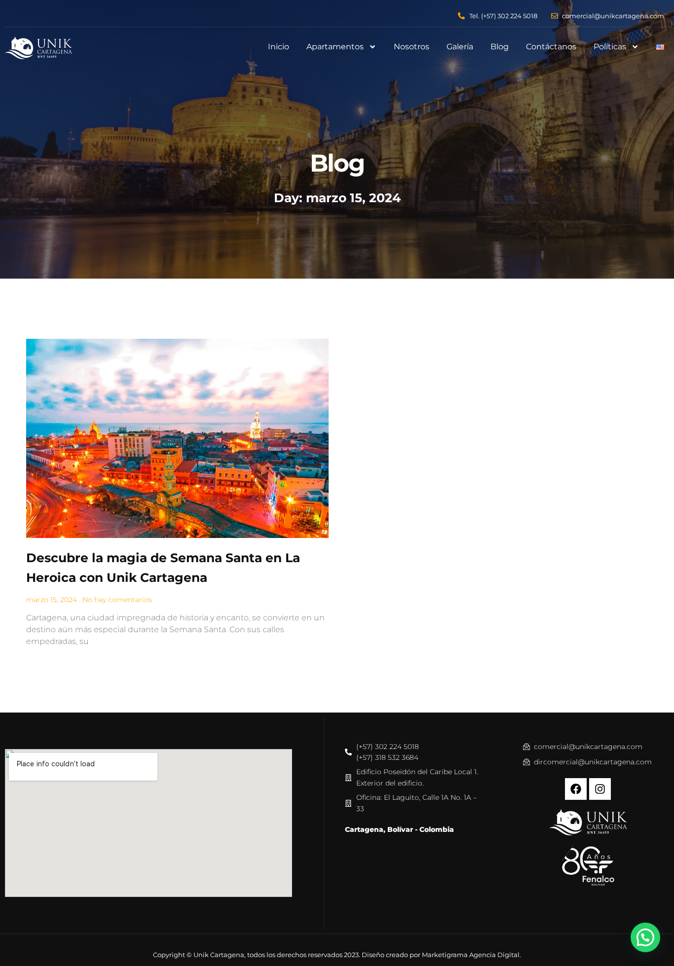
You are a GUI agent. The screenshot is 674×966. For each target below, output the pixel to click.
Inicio (278, 46)
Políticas (610, 46)
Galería (460, 46)
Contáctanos (551, 46)
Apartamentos (335, 46)
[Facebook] (576, 789)
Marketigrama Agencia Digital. (471, 955)
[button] (645, 937)
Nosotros (411, 46)
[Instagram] (600, 789)
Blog (499, 46)
